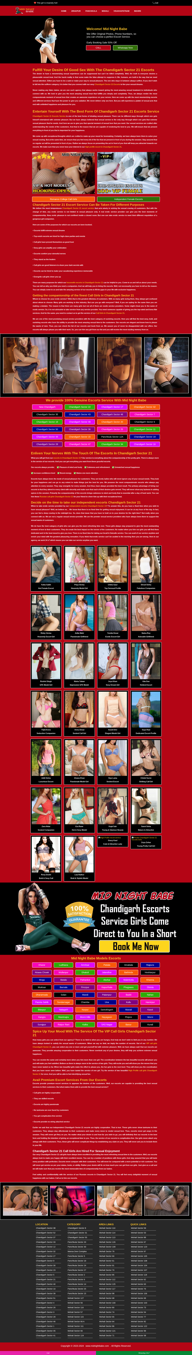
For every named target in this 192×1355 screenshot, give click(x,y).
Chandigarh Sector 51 (45, 1298)
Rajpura (150, 965)
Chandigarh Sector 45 (45, 1331)
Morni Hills (85, 1017)
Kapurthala (107, 987)
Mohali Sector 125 (107, 1284)
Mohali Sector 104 (139, 1265)
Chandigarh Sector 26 (45, 1307)
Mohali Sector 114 (107, 1233)
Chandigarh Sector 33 (45, 1242)
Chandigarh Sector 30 (45, 1265)
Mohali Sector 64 (106, 1321)
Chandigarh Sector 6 (145, 422)
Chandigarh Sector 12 (45, 1247)
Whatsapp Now (125, 47)
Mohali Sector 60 (106, 1256)
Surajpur (42, 1024)
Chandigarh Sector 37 (45, 1237)
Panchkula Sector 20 (77, 1242)
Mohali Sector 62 (138, 1279)
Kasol (150, 1009)
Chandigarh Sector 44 (47, 437)
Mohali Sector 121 (107, 1331)
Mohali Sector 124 (76, 1335)
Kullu (128, 1002)
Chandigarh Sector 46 (45, 1321)
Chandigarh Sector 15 (80, 437)
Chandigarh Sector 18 (47, 422)
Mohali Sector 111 (76, 1326)
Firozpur (85, 987)
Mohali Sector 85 (106, 1275)
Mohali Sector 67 (138, 1242)
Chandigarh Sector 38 (45, 1228)
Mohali (105, 11)
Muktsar (42, 987)
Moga (42, 980)
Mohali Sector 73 (138, 1307)
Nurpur (85, 1009)
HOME (63, 11)
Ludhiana (63, 965)
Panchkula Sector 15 (77, 1293)
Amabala (128, 965)
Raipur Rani (63, 1024)
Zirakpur (76, 11)
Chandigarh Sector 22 (80, 407)
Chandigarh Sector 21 (45, 1279)
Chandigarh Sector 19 (145, 437)
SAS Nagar (106, 1024)
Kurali (150, 1024)
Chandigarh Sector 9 (45, 1261)
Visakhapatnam (121, 11)
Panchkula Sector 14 (77, 1284)
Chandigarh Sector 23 (45, 1270)
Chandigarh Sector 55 (77, 1237)
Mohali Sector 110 (107, 1228)
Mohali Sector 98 (106, 1293)
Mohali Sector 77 (138, 1317)
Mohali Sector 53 (138, 1233)
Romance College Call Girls (63, 199)
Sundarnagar (63, 1002)
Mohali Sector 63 (138, 1284)
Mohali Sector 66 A (76, 1321)
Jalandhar (107, 972)
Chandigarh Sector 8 (77, 1228)
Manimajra (63, 1017)
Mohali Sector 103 (139, 1303)
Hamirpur (150, 1002)
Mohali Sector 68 (106, 1298)
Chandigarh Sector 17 (112, 407)
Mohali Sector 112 (107, 1279)
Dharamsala (42, 995)
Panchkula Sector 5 (76, 1256)
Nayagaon (107, 1017)
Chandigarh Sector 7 (145, 414)
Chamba (85, 1002)
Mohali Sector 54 (138, 1312)
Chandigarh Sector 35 (47, 414)
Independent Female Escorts (128, 199)
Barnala (63, 987)
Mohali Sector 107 (139, 1270)
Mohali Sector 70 (106, 1270)
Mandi (85, 995)
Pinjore (128, 1017)
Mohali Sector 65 (106, 1317)
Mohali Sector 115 (76, 1317)
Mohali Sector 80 (106, 1307)
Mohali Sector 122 (139, 1326)
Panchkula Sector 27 (77, 1270)
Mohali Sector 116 (76, 1307)
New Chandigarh (47, 407)
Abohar (106, 980)
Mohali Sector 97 (138, 1251)
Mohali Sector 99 (138, 1331)
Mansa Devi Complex (77, 1251)
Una (107, 1002)
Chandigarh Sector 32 (45, 1251)
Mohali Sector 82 (138, 1321)
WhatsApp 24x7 (144, 1353)
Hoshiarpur (150, 972)
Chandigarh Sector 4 (45, 1303)
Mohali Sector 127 (76, 1298)
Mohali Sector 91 (106, 1265)
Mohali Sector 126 (107, 1242)
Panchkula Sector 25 (77, 1289)
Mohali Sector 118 (139, 1275)
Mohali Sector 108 (139, 1261)
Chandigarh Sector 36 (80, 429)
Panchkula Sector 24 (77, 1265)
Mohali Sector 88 (138, 1237)
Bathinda (128, 972)
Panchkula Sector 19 (77, 1261)
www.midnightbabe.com (97, 1346)
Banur (128, 1024)
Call (156, 3)
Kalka (85, 1024)
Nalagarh (63, 1009)
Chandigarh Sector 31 (77, 1233)
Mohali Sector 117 (107, 1289)
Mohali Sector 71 (106, 1335)
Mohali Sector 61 (106, 1261)
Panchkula (91, 11)
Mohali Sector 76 (138, 1289)
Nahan (150, 995)
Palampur (107, 995)
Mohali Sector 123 (139, 1247)
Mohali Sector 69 (138, 1298)
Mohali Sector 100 (107, 1303)
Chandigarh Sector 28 (47, 444)
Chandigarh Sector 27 (45, 1256)
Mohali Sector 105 (139, 1256)
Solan (63, 995)
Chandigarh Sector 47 (80, 444)
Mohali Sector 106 (139, 1293)
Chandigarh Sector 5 (45, 1275)
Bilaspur (42, 1009)
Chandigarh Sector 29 (45, 1317)
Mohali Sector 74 (106, 1312)
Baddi (128, 995)
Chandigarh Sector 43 (80, 414)
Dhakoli (85, 972)
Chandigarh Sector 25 (112, 429)
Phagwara (128, 987)
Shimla (150, 987)
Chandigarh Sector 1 (45, 1326)
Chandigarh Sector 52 (45, 1233)
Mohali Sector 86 (106, 1326)
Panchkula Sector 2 (76, 1275)
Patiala (107, 965)
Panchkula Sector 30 (77, 1247)
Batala (63, 980)
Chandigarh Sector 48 (112, 414)
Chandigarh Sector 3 (45, 1312)
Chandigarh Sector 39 (45, 1293)
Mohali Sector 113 (107, 1237)
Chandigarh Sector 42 (145, 407)
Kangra (41, 1017)
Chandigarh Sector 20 (112, 422)
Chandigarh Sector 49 (80, 422)
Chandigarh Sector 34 (112, 444)
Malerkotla (128, 980)
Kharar (42, 965)
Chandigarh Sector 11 (144, 429)
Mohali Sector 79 (106, 1251)
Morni (150, 1017)
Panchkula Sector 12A (112, 437)
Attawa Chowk (42, 972)
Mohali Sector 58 (138, 1335)
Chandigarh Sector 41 (45, 1335)
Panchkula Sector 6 (76, 1279)
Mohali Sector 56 (75, 1303)
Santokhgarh (107, 1009)
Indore (137, 11)
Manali (128, 1009)
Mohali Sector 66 (75, 1331)
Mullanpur (63, 972)
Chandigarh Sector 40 (45, 1284)
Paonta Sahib (41, 1002)
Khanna (150, 980)
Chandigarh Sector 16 (145, 444)
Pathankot (85, 980)
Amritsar (85, 965)
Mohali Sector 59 (138, 1228)
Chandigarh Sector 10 (45, 1289)
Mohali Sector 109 (107, 1247)
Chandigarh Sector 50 (47, 429)
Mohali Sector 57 (75, 1312)
